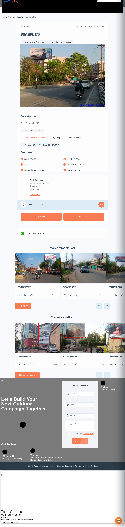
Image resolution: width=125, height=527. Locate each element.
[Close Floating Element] (2, 472)
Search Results (16, 17)
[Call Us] (103, 383)
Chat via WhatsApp (35, 233)
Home (4, 17)
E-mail (85, 217)
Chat (42, 217)
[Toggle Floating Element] (2, 525)
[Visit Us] (32, 450)
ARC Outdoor (36, 180)
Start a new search (27, 375)
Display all (23, 305)
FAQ (27, 4)
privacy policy (88, 433)
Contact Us (30, 1)
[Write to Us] (4, 452)
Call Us (105, 387)
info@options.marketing (12, 459)
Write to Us (8, 456)
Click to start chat (11, 522)
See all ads (35, 194)
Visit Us (34, 455)
